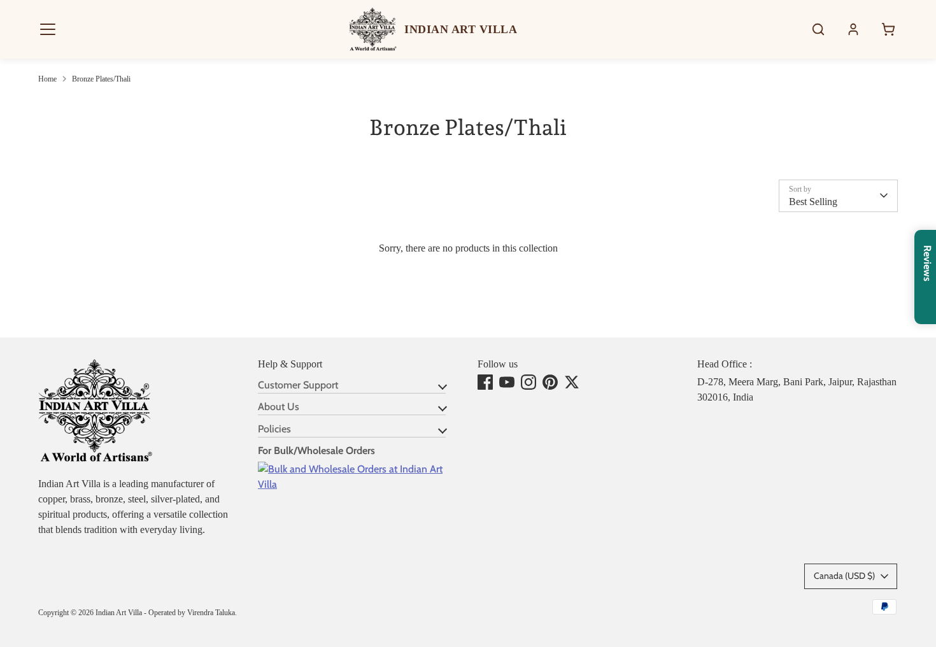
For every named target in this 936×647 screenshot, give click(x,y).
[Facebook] (485, 382)
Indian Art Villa (119, 612)
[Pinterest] (550, 382)
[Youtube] (506, 382)
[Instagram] (528, 382)
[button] (47, 29)
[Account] (853, 29)
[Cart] (888, 29)
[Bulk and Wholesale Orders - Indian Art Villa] (358, 484)
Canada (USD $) (844, 575)
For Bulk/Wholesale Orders (316, 450)
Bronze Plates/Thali (101, 79)
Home (47, 79)
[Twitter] (571, 382)
